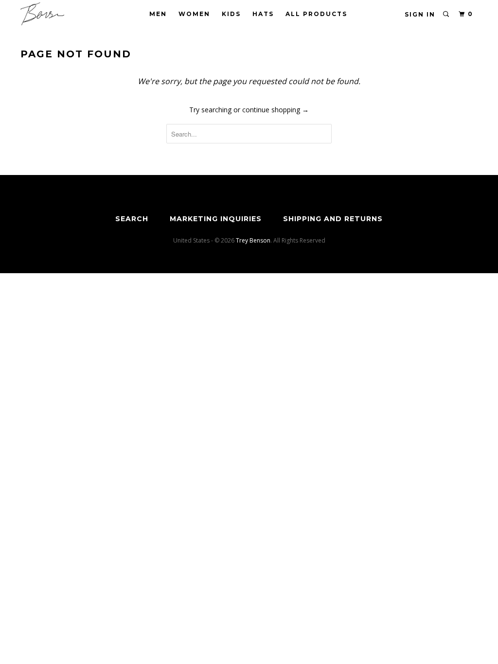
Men (158, 13)
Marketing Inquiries (216, 218)
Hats (263, 13)
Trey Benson (253, 240)
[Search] (446, 14)
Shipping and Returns (333, 218)
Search (131, 218)
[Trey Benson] (59, 13)
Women (194, 13)
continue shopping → (275, 109)
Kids (231, 13)
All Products (316, 13)
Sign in (420, 14)
